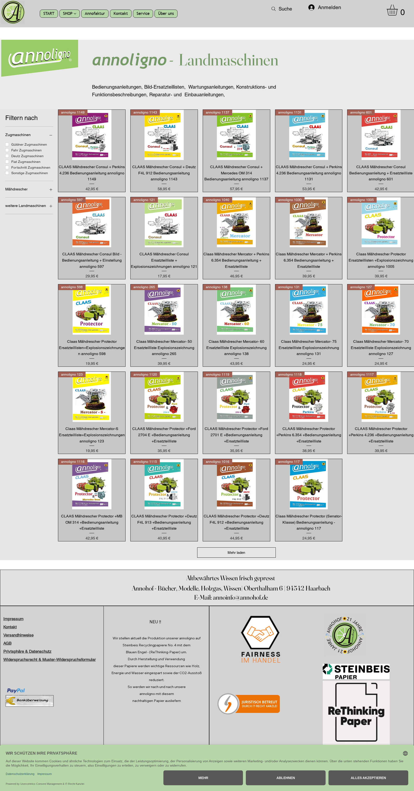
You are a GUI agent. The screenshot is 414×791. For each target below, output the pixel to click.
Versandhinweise (18, 635)
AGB (7, 643)
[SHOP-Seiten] (75, 13)
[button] (399, 10)
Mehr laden (236, 552)
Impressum (13, 618)
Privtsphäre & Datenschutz (27, 651)
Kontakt (10, 627)
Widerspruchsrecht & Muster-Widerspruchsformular (49, 659)
